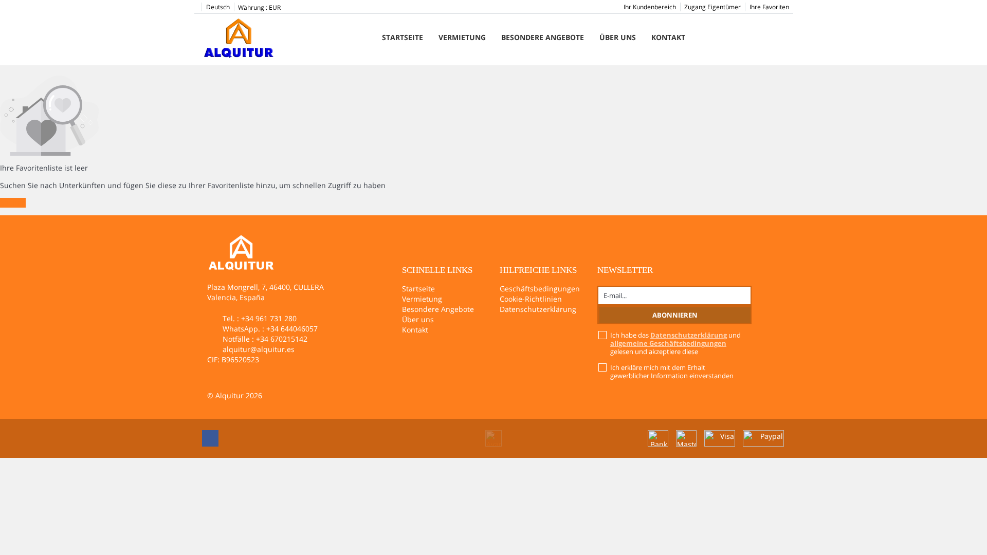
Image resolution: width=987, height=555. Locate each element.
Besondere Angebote (542, 37)
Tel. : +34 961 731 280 (260, 318)
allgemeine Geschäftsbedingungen (668, 343)
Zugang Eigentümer (712, 7)
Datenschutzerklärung (538, 309)
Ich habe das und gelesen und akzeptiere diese (675, 343)
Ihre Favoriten (769, 7)
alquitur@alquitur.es (259, 349)
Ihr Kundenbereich (650, 7)
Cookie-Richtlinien (531, 299)
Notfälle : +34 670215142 (265, 339)
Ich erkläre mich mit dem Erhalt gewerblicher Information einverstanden (672, 371)
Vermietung (462, 37)
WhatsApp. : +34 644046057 (270, 329)
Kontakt (668, 37)
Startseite (402, 37)
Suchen (13, 203)
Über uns (617, 37)
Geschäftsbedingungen (540, 288)
